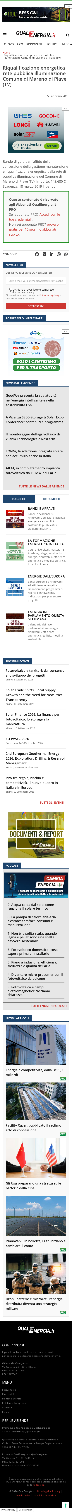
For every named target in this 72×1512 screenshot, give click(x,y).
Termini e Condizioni (44, 1495)
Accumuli (7, 1407)
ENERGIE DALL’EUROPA (46, 576)
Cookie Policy (23, 1495)
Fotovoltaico (13, 44)
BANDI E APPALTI (41, 508)
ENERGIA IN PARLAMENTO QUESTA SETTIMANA (46, 615)
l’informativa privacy (49, 295)
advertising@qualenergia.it (27, 1431)
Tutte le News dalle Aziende (41, 486)
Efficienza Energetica (14, 1403)
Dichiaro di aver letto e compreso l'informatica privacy (31, 291)
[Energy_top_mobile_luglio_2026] (36, 14)
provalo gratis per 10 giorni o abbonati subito (34, 229)
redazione (38, 1484)
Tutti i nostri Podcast (49, 1006)
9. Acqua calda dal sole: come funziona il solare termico (31, 906)
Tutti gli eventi (52, 803)
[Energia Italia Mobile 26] (36, 352)
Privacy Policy (8, 1509)
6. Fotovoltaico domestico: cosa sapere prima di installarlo (33, 951)
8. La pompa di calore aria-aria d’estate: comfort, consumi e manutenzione (32, 921)
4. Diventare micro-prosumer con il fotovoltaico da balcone (35, 976)
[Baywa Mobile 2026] (36, 129)
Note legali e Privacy (49, 1491)
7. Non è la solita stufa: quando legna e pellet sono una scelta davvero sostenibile (32, 937)
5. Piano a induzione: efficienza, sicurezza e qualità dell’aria (32, 964)
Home (6, 52)
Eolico (5, 1411)
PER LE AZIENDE (15, 1420)
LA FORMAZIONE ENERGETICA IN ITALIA (46, 542)
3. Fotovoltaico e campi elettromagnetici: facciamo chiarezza (29, 991)
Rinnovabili (34, 44)
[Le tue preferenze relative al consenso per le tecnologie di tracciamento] (65, 1505)
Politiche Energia (11, 1398)
